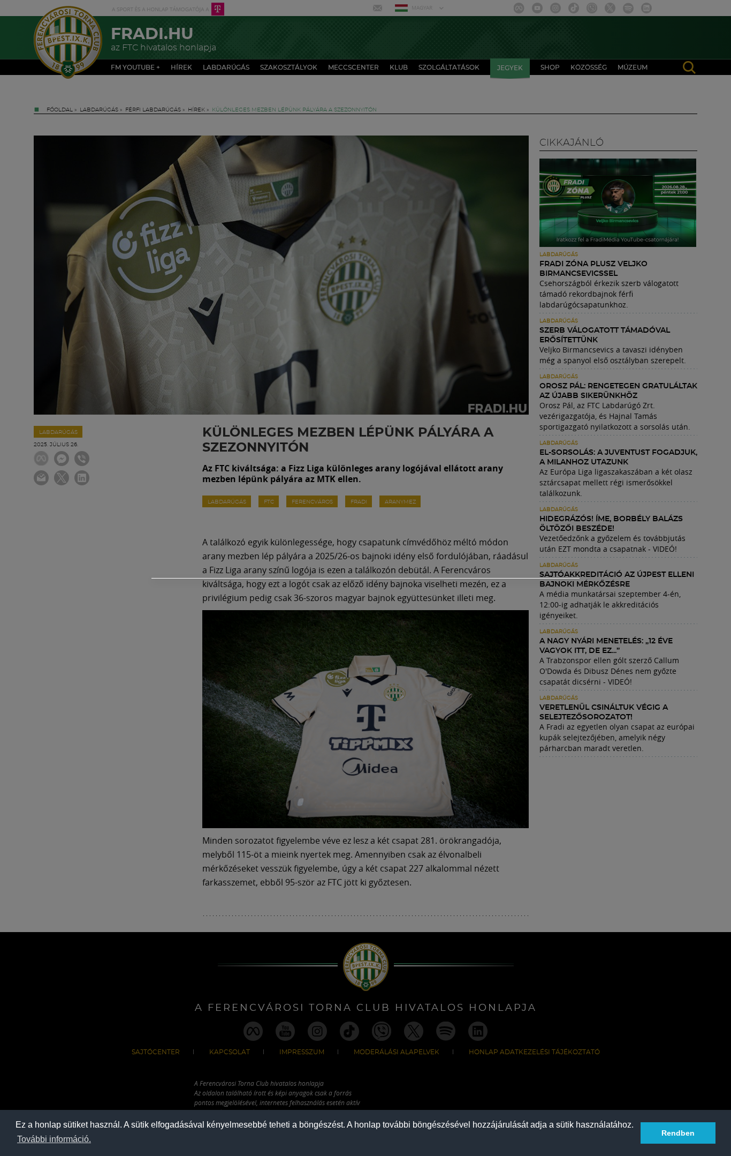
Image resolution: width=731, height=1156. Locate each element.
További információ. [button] (54, 1139)
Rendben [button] (678, 1133)
